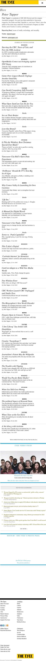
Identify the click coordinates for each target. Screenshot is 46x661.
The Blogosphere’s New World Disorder (18, 303)
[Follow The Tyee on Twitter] (3, 625)
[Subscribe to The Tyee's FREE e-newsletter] (5, 625)
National (19, 609)
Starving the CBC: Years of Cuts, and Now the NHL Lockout (17, 48)
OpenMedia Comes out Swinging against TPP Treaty (19, 62)
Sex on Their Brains (10, 115)
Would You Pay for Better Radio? (15, 377)
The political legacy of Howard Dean (17, 401)
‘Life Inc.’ (6, 199)
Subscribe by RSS (5, 651)
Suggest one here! (34, 480)
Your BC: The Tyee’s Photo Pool (23, 536)
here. (36, 439)
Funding (2, 609)
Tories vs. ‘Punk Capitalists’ (13, 234)
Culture (19, 605)
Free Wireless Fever (9, 280)
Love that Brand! (9, 128)
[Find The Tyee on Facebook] (1, 625)
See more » (23, 528)
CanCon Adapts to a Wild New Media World (17, 269)
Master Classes (4, 613)
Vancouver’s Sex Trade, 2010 (14, 223)
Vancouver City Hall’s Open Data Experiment (16, 157)
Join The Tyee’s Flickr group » (23, 560)
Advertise (2, 605)
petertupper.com (13, 37)
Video (18, 615)
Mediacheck (20, 611)
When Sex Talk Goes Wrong (13, 389)
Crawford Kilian (21, 634)
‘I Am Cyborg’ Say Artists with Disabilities (14, 327)
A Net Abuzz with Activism (12, 426)
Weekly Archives (21, 622)
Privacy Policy (4, 615)
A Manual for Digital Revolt (13, 211)
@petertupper (11, 34)
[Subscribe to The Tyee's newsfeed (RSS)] (7, 625)
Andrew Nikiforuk (21, 636)
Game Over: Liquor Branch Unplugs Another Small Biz (17, 77)
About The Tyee (4, 603)
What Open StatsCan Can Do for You (17, 103)
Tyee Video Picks (23, 445)
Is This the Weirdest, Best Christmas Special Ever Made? (16, 143)
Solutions (19, 613)
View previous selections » (23, 563)
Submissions (3, 618)
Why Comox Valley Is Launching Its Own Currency (19, 186)
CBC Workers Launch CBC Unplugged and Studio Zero (18, 292)
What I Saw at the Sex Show (13, 414)
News (18, 603)
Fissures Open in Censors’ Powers (16, 315)
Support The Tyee (5, 620)
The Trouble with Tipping (12, 366)
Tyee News (20, 620)
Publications (20, 618)
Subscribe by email (5, 649)
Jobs (1, 611)
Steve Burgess (21, 630)
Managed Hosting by (11, 660)
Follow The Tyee (4, 647)
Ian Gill (19, 632)
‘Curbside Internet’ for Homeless (15, 256)
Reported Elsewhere (5, 630)
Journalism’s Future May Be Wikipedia (18, 354)
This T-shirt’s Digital (10, 246)
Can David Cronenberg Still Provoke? (17, 90)
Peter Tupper (7, 56)
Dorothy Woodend (21, 638)
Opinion (19, 607)
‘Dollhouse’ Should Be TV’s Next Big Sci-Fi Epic (17, 172)
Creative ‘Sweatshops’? (11, 341)
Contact (2, 607)
